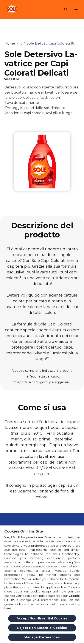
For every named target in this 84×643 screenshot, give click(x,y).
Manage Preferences (42, 637)
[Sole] (11, 9)
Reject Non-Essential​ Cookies (42, 628)
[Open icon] (66, 9)
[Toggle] (75, 9)
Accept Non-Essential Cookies (42, 618)
